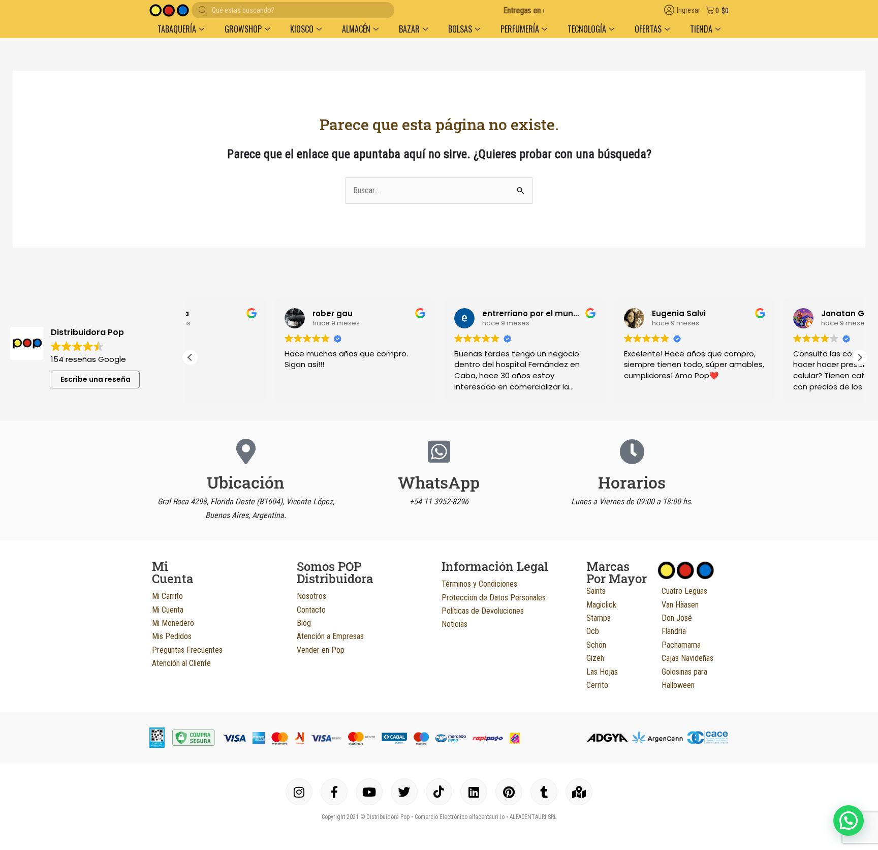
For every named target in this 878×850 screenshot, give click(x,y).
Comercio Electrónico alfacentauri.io (460, 817)
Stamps (598, 618)
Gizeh (595, 658)
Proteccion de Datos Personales (494, 597)
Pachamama (681, 645)
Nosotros (311, 596)
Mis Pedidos (172, 636)
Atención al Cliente (181, 663)
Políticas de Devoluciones (483, 611)
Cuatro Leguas (684, 591)
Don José (677, 618)
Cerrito (597, 685)
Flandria (674, 631)
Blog (304, 623)
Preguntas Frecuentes (187, 650)
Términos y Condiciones (479, 584)
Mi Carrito (167, 596)
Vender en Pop (320, 650)
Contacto (311, 610)
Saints (596, 591)
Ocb (592, 631)
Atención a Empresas (330, 636)
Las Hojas (602, 672)
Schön (596, 645)
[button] (180, 29)
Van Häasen (680, 605)
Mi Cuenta (167, 610)
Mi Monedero (173, 623)
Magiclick (601, 605)
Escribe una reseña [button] (95, 379)
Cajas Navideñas (687, 658)
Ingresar (688, 10)
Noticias (454, 624)
